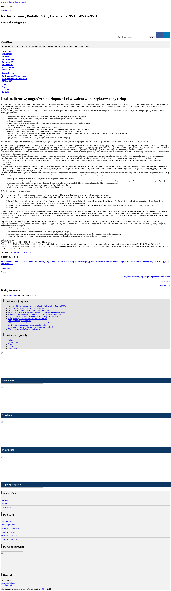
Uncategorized (26, 252)
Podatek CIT (8, 62)
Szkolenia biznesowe (8, 532)
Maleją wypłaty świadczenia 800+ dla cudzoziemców (27, 319)
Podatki (5, 56)
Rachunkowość (8, 73)
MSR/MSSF (7, 81)
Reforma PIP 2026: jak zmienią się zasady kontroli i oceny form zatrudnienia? (36, 312)
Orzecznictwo (8, 67)
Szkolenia (6, 89)
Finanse (5, 84)
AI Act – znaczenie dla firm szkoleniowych (24, 329)
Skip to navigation (7, 2)
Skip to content (20, 2)
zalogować (13, 295)
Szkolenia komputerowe (10, 528)
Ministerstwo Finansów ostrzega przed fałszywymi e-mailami (30, 327)
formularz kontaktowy (9, 585)
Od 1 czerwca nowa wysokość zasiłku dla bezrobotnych (28, 310)
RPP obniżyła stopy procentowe (19, 321)
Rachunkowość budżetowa (14, 78)
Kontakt (5, 92)
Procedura (7, 69)
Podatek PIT (7, 64)
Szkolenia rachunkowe (9, 539)
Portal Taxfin (42, 589)
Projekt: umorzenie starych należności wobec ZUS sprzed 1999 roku (33, 317)
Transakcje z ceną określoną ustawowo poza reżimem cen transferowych (34, 314)
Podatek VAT (8, 59)
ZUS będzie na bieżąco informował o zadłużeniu (26, 308)
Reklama (4, 504)
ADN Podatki (13, 348)
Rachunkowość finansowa (14, 76)
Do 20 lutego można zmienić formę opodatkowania (27, 325)
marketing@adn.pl (8, 583)
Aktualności (7, 54)
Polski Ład (6, 51)
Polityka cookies (7, 507)
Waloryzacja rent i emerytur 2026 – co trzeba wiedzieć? (28, 323)
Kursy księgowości (8, 525)
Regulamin (5, 500)
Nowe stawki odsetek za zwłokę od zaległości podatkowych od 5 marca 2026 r (37, 306)
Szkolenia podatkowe (9, 536)
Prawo (4, 87)
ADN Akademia (7, 521)
